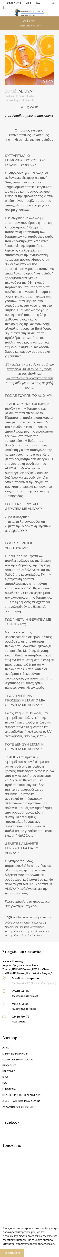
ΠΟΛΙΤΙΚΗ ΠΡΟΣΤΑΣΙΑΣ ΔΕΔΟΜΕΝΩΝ (21, 1095)
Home (21, 25)
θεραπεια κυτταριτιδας (32, 927)
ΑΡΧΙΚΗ (6, 1047)
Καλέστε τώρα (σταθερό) (25, 996)
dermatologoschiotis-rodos (20, 100)
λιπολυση (24, 931)
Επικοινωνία (14, 2)
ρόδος (22, 935)
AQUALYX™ (18, 531)
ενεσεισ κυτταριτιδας (24, 922)
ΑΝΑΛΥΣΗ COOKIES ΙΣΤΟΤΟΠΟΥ (19, 1107)
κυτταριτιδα (11, 931)
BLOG (5, 1077)
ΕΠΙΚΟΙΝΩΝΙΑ (9, 1089)
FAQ (38, 2)
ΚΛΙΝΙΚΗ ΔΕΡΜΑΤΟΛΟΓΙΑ (15, 1053)
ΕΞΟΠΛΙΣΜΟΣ (9, 1065)
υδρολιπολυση (34, 935)
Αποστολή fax (19, 1021)
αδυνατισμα (28, 917)
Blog (28, 2)
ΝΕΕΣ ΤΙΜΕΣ (8, 1071)
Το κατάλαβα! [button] (12, 1252)
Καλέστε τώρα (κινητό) (24, 1009)
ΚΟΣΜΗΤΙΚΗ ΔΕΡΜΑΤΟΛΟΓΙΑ (17, 1059)
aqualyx (17, 917)
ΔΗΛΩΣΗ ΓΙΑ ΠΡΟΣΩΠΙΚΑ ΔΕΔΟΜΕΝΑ (21, 1101)
